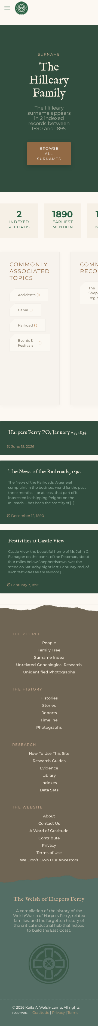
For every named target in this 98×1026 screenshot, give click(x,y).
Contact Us (49, 823)
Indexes (49, 782)
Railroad (27, 325)
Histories (49, 698)
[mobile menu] (7, 8)
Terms (73, 1012)
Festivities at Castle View (36, 541)
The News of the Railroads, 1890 (44, 471)
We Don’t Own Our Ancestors (49, 860)
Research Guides (49, 760)
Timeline (49, 720)
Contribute (49, 838)
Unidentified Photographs (49, 672)
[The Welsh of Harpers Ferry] (21, 8)
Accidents (29, 295)
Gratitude (40, 1012)
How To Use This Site (49, 753)
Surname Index (49, 657)
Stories (49, 705)
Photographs (49, 727)
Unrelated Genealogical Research (49, 664)
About (49, 816)
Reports (49, 712)
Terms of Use (49, 852)
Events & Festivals (30, 342)
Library (49, 775)
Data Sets (49, 790)
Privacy (49, 845)
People (49, 642)
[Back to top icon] (87, 1015)
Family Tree (49, 650)
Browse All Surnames (49, 153)
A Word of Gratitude (49, 830)
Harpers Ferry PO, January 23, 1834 (47, 432)
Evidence (49, 768)
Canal (25, 310)
